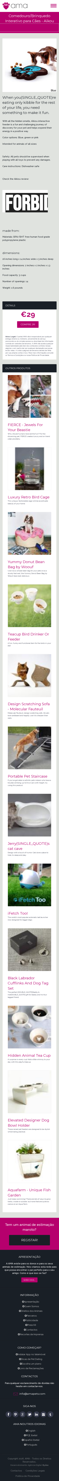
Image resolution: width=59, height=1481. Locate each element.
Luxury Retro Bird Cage (28, 497)
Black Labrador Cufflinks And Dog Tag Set (28, 983)
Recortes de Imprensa (31, 1334)
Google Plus (23, 1414)
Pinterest (16, 1414)
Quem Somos (31, 1306)
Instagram (43, 1414)
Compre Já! (28, 324)
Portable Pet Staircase (27, 776)
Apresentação (31, 1301)
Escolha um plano (31, 1363)
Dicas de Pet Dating (31, 1359)
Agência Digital (35, 1465)
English (31, 1430)
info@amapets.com (32, 1393)
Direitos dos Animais (31, 1311)
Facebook (9, 1414)
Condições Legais (35, 1470)
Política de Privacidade (27, 1476)
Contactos (31, 1329)
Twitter (29, 1414)
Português (31, 1444)
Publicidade (31, 1320)
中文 (28, 1435)
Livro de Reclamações (32, 1368)
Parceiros (32, 1315)
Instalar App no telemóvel (31, 1354)
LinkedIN (36, 1414)
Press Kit (31, 1325)
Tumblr (50, 1414)
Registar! (29, 1240)
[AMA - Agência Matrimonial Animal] (15, 5)
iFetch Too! (18, 913)
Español (28, 1440)
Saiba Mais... (29, 1280)
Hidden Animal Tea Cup (29, 1055)
